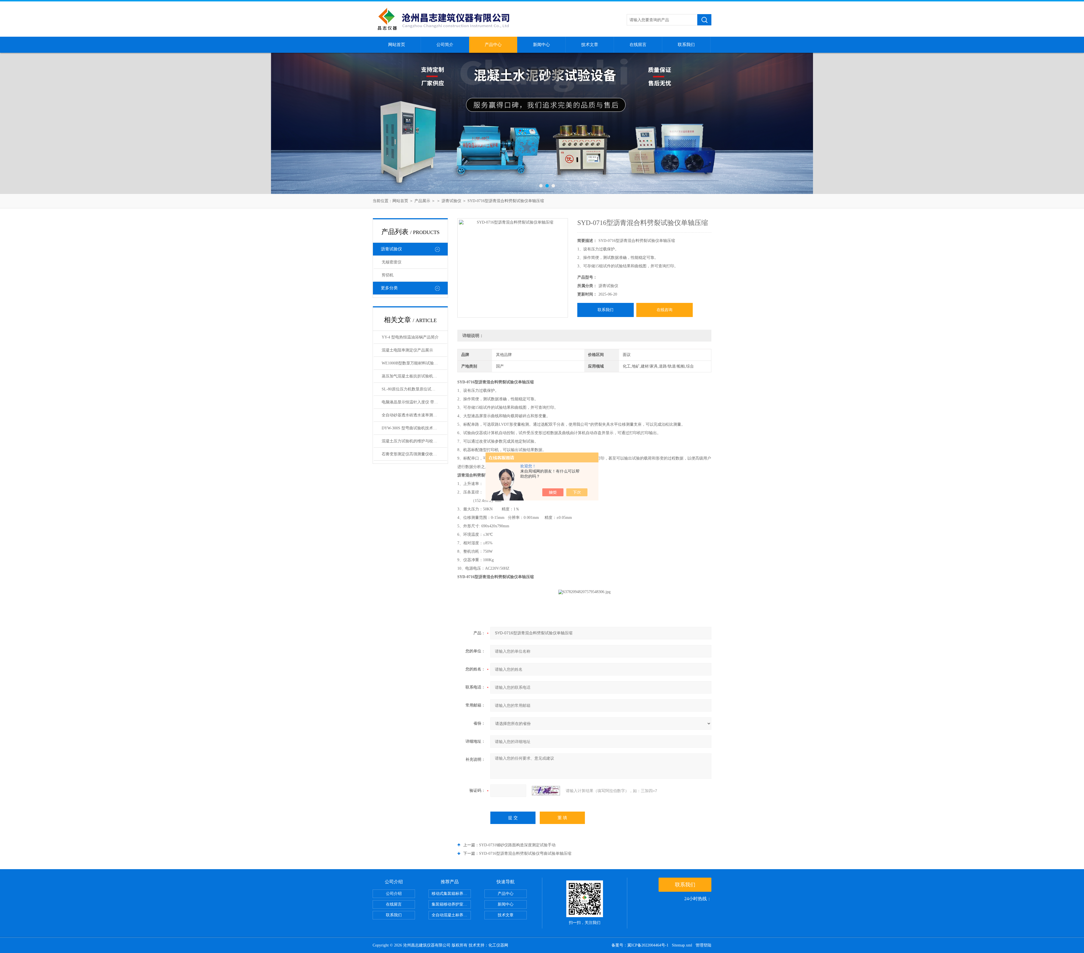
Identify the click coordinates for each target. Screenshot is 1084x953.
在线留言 (638, 44)
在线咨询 (664, 310)
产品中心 (493, 44)
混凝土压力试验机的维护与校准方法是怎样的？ (414, 441)
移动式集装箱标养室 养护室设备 (451, 893)
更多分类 (389, 288)
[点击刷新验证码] (546, 790)
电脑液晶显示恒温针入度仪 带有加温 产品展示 (414, 402)
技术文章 (589, 44)
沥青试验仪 (451, 201)
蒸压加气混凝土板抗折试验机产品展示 (414, 376)
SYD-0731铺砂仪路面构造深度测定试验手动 (517, 845)
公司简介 (444, 44)
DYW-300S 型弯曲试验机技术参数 (411, 428)
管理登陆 (703, 945)
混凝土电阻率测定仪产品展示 (407, 350)
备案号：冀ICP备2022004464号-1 (639, 945)
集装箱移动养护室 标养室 (451, 904)
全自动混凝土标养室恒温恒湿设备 (451, 915)
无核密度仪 (391, 262)
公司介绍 (394, 893)
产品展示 (422, 201)
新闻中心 (541, 44)
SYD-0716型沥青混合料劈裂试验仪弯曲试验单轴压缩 (525, 853)
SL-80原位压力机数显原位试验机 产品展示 (414, 389)
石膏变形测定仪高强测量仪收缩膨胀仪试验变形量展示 (414, 454)
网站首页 (396, 44)
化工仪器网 (498, 945)
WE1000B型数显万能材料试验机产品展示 (414, 363)
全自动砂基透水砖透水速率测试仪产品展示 (414, 415)
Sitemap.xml (682, 945)
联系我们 (686, 44)
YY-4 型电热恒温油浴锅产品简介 (410, 337)
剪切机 (388, 275)
